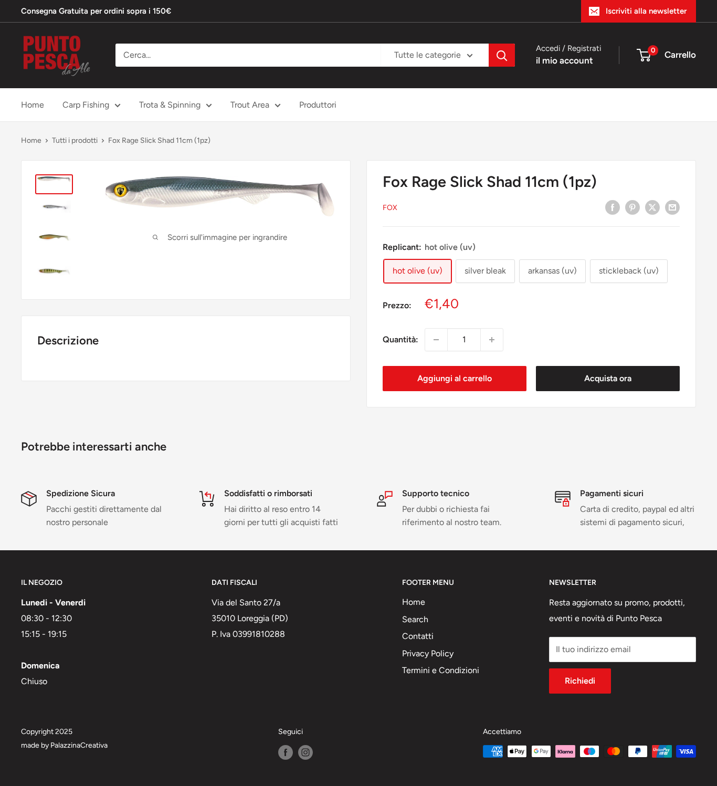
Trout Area (249, 105)
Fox (390, 207)
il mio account (564, 60)
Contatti (418, 636)
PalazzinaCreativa (79, 745)
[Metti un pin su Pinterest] (632, 207)
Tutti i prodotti (75, 140)
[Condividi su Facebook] (612, 207)
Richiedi (580, 681)
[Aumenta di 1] (492, 340)
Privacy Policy (428, 653)
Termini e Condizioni (440, 670)
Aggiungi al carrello (454, 378)
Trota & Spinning (170, 105)
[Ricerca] (502, 55)
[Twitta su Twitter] (652, 207)
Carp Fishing (85, 105)
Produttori (317, 105)
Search (415, 619)
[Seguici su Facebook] (285, 752)
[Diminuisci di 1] (436, 340)
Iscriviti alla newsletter (646, 11)
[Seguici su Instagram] (305, 752)
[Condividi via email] (672, 207)
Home (32, 105)
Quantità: (400, 339)
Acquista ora (607, 378)
